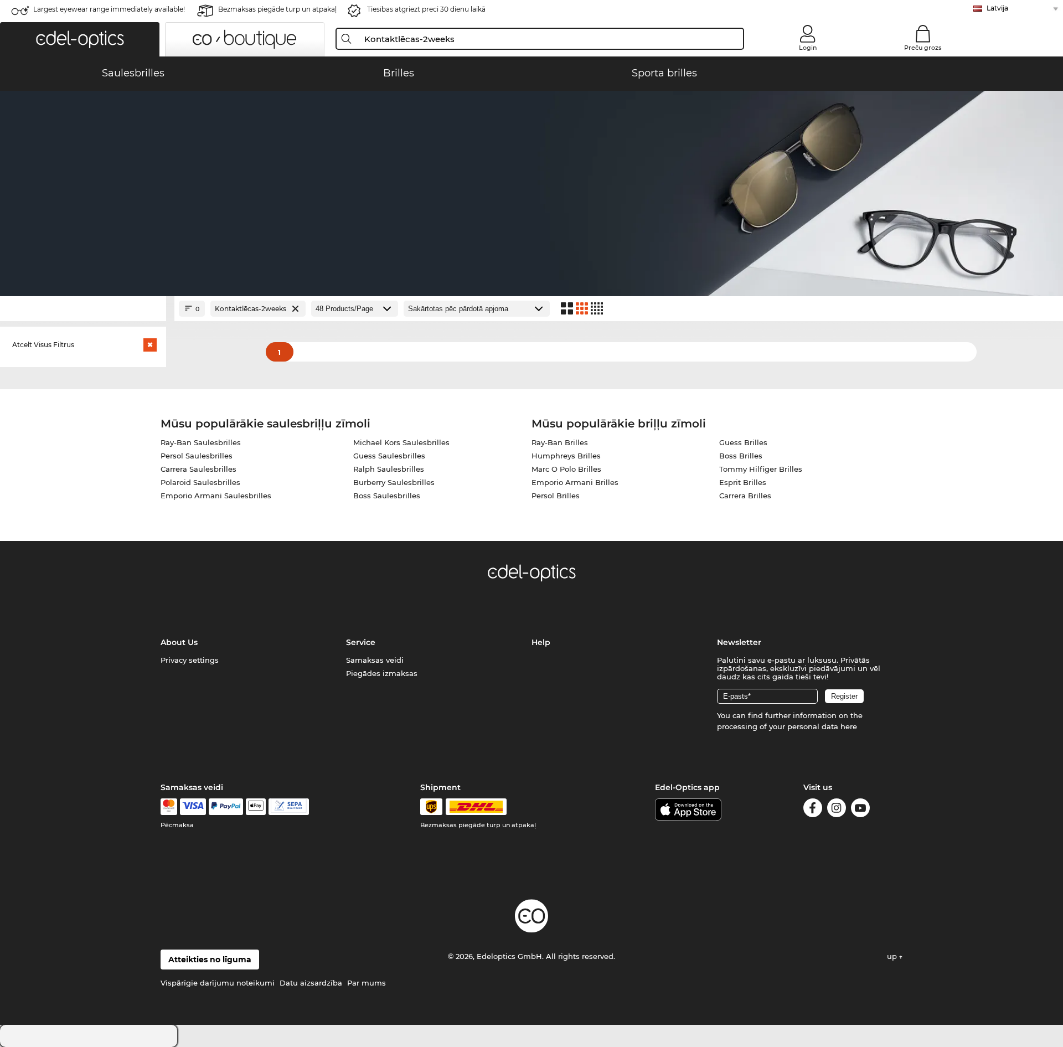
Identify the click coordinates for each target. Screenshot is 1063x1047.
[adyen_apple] (256, 806)
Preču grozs (923, 47)
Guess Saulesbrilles (389, 455)
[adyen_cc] (169, 806)
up (893, 956)
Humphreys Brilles (566, 455)
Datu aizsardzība (311, 982)
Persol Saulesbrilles (197, 455)
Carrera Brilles (745, 495)
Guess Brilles (743, 442)
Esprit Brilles (742, 482)
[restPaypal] (226, 806)
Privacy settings (190, 660)
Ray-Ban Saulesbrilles (201, 442)
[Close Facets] (83, 308)
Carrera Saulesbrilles (198, 469)
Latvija (997, 8)
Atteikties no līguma (209, 960)
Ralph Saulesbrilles (388, 469)
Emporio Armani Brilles (575, 482)
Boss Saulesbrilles (386, 495)
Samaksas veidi (375, 660)
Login (808, 47)
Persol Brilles (556, 495)
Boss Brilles (740, 455)
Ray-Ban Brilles (560, 442)
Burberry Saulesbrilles (394, 482)
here (848, 726)
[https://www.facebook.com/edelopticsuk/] (812, 809)
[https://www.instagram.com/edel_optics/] (836, 809)
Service (360, 642)
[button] (79, 39)
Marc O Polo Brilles (566, 469)
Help (541, 642)
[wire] (289, 806)
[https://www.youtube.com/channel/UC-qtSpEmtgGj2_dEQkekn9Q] (860, 809)
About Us (179, 642)
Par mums (366, 982)
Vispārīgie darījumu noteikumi (218, 982)
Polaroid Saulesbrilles (200, 482)
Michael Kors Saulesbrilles (401, 442)
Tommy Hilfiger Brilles (760, 469)
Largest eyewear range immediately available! (109, 9)
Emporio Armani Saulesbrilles (216, 495)
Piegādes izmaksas (381, 673)
